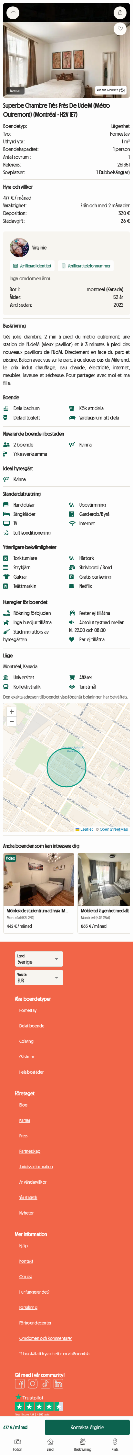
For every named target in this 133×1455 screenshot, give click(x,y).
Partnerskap (29, 1151)
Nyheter (26, 1213)
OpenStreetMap (114, 829)
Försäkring (28, 1307)
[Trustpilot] (39, 1414)
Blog (23, 1105)
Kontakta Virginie (87, 1427)
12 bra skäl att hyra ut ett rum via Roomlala (54, 1353)
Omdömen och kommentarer (45, 1338)
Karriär (24, 1120)
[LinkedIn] (58, 1384)
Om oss (25, 1276)
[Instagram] (32, 1384)
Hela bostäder (31, 1072)
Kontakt (26, 1261)
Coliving (26, 1041)
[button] (11, 712)
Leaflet (86, 829)
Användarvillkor (32, 1182)
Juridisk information (36, 1166)
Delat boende (31, 1026)
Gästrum (26, 1056)
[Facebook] (20, 1384)
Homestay (27, 1010)
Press (23, 1136)
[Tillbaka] (12, 20)
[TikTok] (45, 1384)
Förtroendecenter (35, 1323)
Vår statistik (28, 1197)
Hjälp (23, 1245)
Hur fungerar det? (34, 1292)
